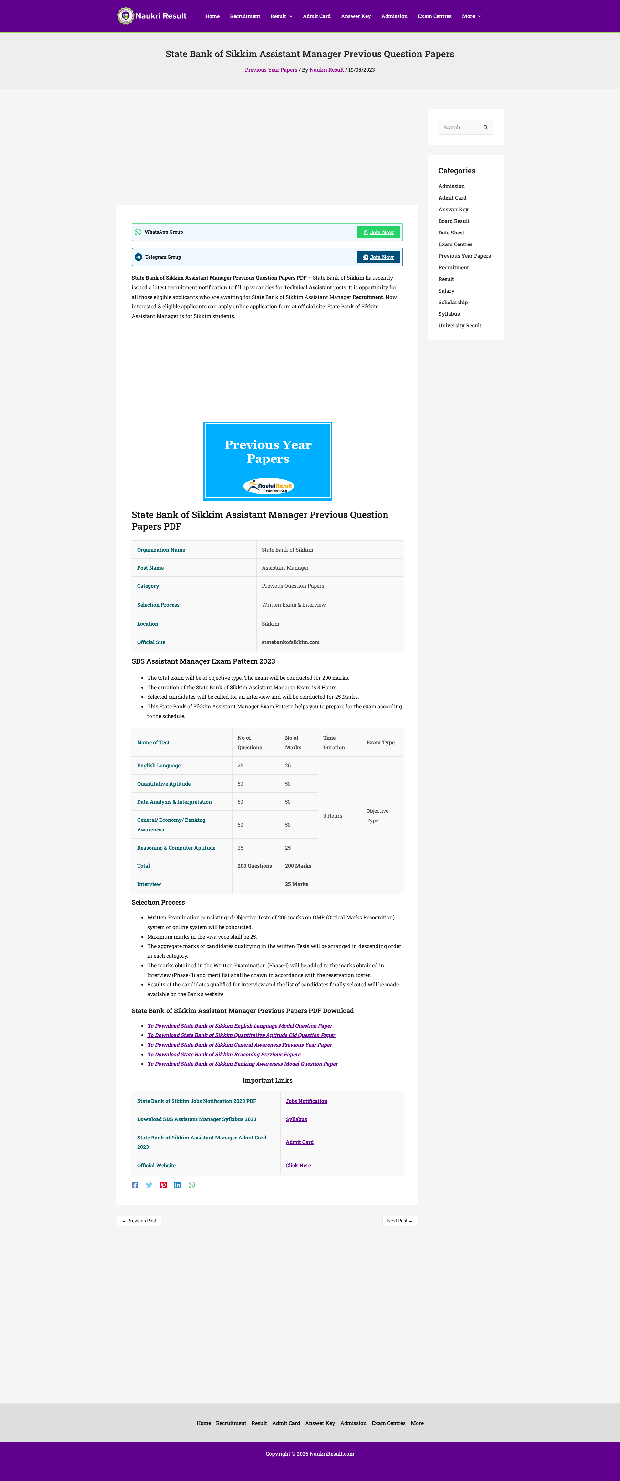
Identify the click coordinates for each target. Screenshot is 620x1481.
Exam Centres (455, 244)
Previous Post (139, 1221)
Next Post (400, 1221)
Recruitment (454, 267)
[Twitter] (149, 1184)
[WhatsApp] (192, 1184)
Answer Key (454, 209)
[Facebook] (135, 1184)
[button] (289, 16)
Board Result (454, 220)
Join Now (382, 232)
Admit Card (300, 1141)
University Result (460, 325)
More (417, 1422)
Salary (447, 290)
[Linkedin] (177, 1184)
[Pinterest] (163, 1184)
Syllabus (296, 1119)
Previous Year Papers (271, 69)
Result (446, 278)
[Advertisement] (267, 157)
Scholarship (453, 302)
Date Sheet (451, 232)
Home (204, 1422)
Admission (452, 186)
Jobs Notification (306, 1101)
